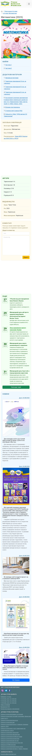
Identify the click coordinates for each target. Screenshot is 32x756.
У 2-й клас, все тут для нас (8, 699)
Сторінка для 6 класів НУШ (13, 111)
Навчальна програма (11, 78)
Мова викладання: (9, 215)
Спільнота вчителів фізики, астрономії (12, 714)
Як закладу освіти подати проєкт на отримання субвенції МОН (15, 577)
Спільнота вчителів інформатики (10, 734)
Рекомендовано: (9, 136)
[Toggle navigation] (29, 4)
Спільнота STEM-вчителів (8, 744)
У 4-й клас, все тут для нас (8, 703)
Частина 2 (8, 68)
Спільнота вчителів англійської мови (11, 736)
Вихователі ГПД (5, 707)
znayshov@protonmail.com (8, 754)
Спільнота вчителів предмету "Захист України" (14, 749)
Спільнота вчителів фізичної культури (12, 742)
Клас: (5, 133)
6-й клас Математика (10, 13)
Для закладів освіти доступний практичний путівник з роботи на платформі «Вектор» (13, 440)
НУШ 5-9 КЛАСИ (5, 705)
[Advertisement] (16, 158)
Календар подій (16, 387)
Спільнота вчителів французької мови (12, 746)
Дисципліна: (8, 129)
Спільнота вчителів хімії (8, 722)
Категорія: (7, 126)
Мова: (6, 212)
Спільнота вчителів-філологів (9, 720)
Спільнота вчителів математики (10, 738)
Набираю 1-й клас (6, 696)
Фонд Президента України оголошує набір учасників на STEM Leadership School (15, 667)
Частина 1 (8, 65)
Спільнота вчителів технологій (9, 732)
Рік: (5, 208)
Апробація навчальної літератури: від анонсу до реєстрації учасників (15, 634)
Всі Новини (16, 680)
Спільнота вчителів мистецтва (10, 740)
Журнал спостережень (12, 107)
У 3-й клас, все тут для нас (8, 701)
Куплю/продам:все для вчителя (10, 709)
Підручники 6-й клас (10, 11)
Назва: (6, 205)
